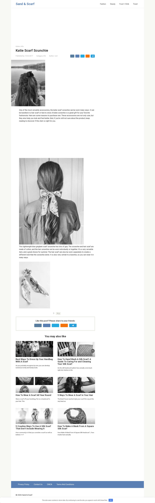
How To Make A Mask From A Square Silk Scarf (76, 427)
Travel (135, 4)
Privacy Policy (23, 484)
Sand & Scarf (25, 4)
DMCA (49, 484)
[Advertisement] (77, 28)
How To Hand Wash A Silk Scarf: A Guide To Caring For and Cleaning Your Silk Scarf (74, 361)
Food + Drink (124, 4)
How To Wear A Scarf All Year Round (33, 395)
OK (111, 500)
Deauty (112, 4)
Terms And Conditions (65, 484)
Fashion (103, 4)
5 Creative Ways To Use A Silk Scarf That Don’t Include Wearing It (33, 427)
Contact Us (38, 484)
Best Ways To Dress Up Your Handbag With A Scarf (34, 360)
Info (44, 56)
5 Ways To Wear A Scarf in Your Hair (75, 395)
